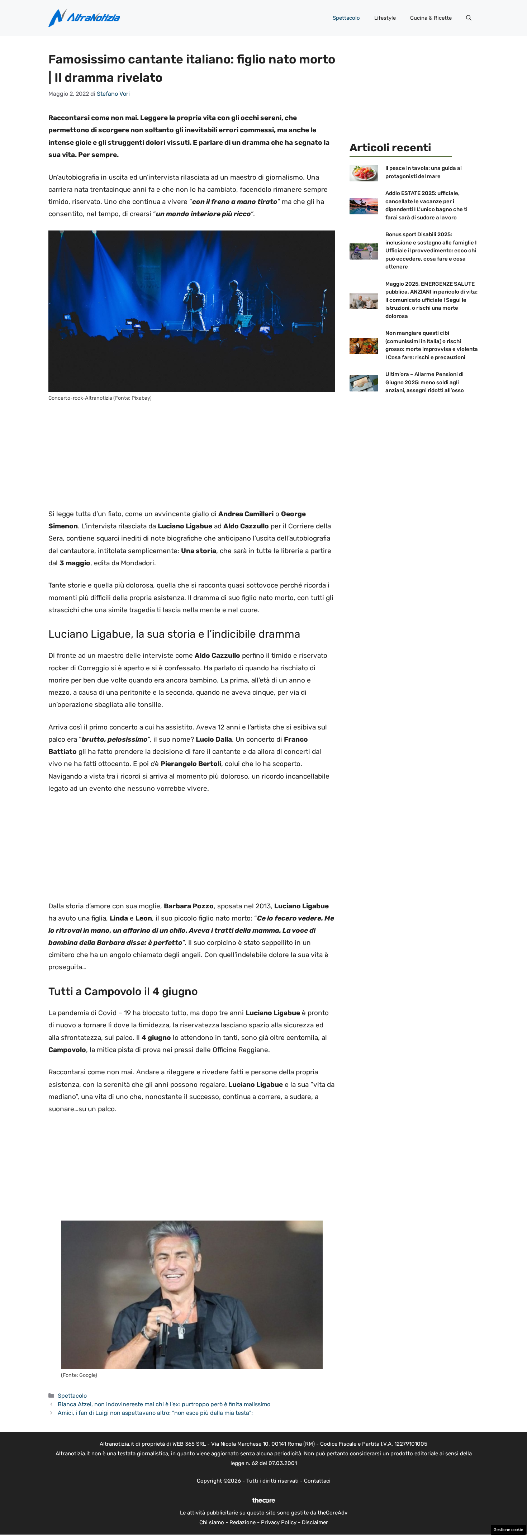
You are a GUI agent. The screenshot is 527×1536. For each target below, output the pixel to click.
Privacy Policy (278, 1522)
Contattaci (317, 1481)
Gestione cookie (508, 1529)
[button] (469, 18)
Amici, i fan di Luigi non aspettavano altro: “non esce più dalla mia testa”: (155, 1412)
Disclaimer (315, 1522)
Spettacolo (346, 18)
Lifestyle (385, 18)
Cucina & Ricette (431, 18)
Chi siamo (211, 1522)
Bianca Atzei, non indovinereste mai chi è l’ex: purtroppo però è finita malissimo (164, 1404)
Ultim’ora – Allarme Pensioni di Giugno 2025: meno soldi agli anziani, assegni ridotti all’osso (424, 382)
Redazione (242, 1522)
